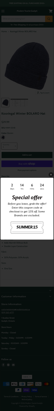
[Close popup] (51, 174)
